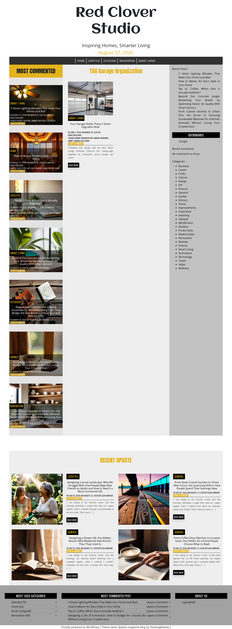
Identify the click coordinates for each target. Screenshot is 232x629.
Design (182, 181)
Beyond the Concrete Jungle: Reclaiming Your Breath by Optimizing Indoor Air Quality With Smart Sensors (35, 261)
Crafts (182, 173)
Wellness (183, 268)
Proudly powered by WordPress (80, 627)
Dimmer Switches (38, 120)
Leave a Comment (18, 123)
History (182, 200)
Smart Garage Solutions (78, 140)
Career (182, 170)
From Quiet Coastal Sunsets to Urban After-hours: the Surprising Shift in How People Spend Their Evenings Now (196, 485)
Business (183, 166)
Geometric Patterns (51, 168)
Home (81, 61)
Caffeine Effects (41, 213)
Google (183, 141)
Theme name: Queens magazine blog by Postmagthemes (135, 627)
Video (181, 264)
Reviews (183, 241)
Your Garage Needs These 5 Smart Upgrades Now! (90, 125)
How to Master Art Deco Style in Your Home (36, 157)
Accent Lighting (23, 120)
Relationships (186, 234)
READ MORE (73, 165)
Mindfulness (185, 223)
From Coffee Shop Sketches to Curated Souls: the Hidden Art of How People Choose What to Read (197, 541)
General (183, 192)
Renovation (127, 61)
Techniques (185, 253)
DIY (180, 185)
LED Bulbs (51, 120)
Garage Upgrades (101, 138)
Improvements (187, 207)
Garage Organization (84, 138)
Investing (183, 215)
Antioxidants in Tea (25, 213)
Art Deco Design (34, 168)
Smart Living (147, 61)
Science (182, 245)
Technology (185, 257)
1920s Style (22, 168)
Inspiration (184, 211)
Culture (182, 177)
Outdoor (109, 61)
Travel (182, 260)
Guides (182, 196)
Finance (14, 357)
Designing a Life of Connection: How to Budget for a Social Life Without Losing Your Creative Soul (36, 365)
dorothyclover (16, 117)
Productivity (185, 230)
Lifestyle (94, 61)
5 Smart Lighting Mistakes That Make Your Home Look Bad (36, 110)
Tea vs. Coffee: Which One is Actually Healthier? (36, 202)
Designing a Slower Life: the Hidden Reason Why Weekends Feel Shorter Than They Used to (90, 541)
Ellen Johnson (43, 268)
